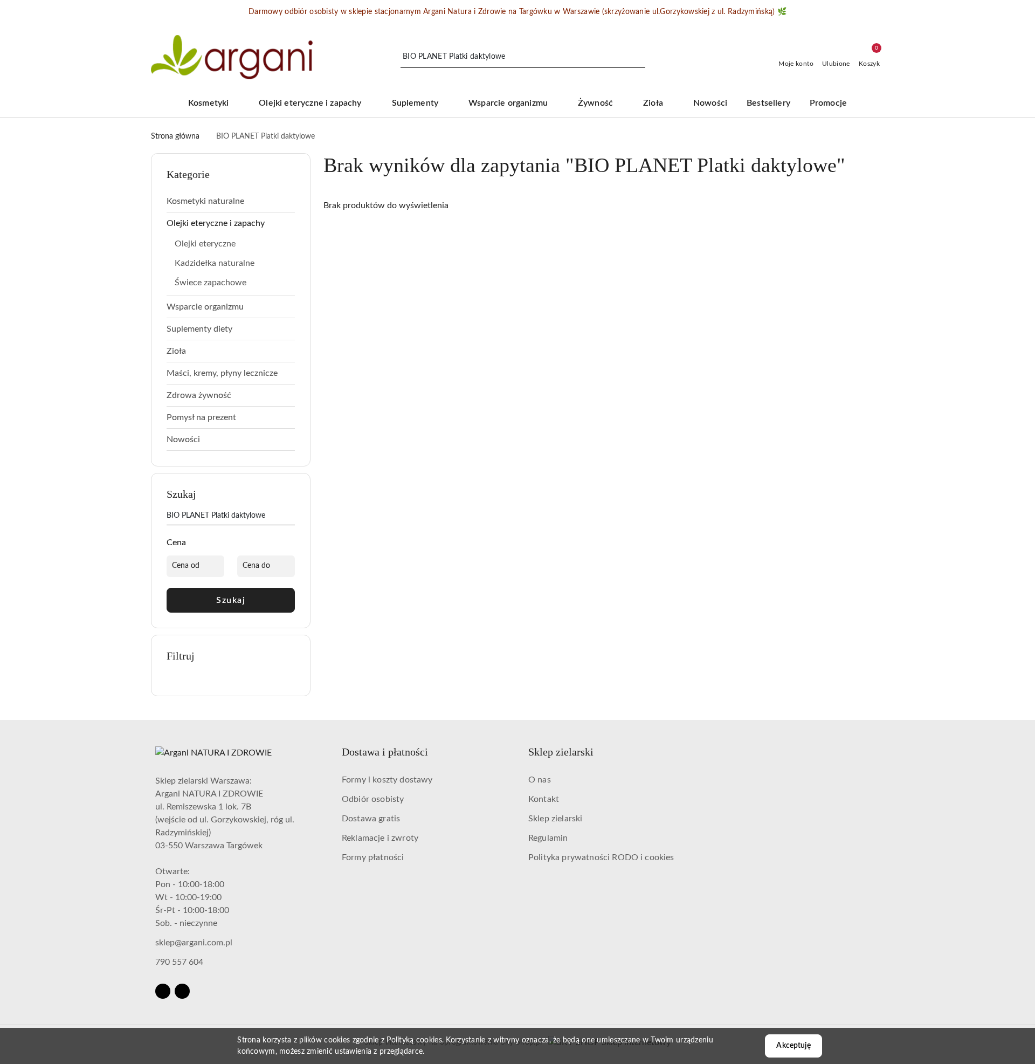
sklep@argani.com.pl (193, 942)
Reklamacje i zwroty (380, 838)
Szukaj (230, 600)
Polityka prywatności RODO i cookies (601, 857)
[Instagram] (182, 991)
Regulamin (548, 838)
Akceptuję (793, 1045)
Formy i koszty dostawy (387, 779)
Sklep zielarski (555, 818)
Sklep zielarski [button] (561, 752)
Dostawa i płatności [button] (385, 752)
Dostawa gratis (371, 818)
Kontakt (543, 799)
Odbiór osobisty (373, 799)
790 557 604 (179, 962)
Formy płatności (373, 857)
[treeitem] (231, 201)
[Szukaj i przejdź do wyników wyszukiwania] (638, 57)
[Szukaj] (290, 518)
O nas (539, 779)
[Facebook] (162, 991)
